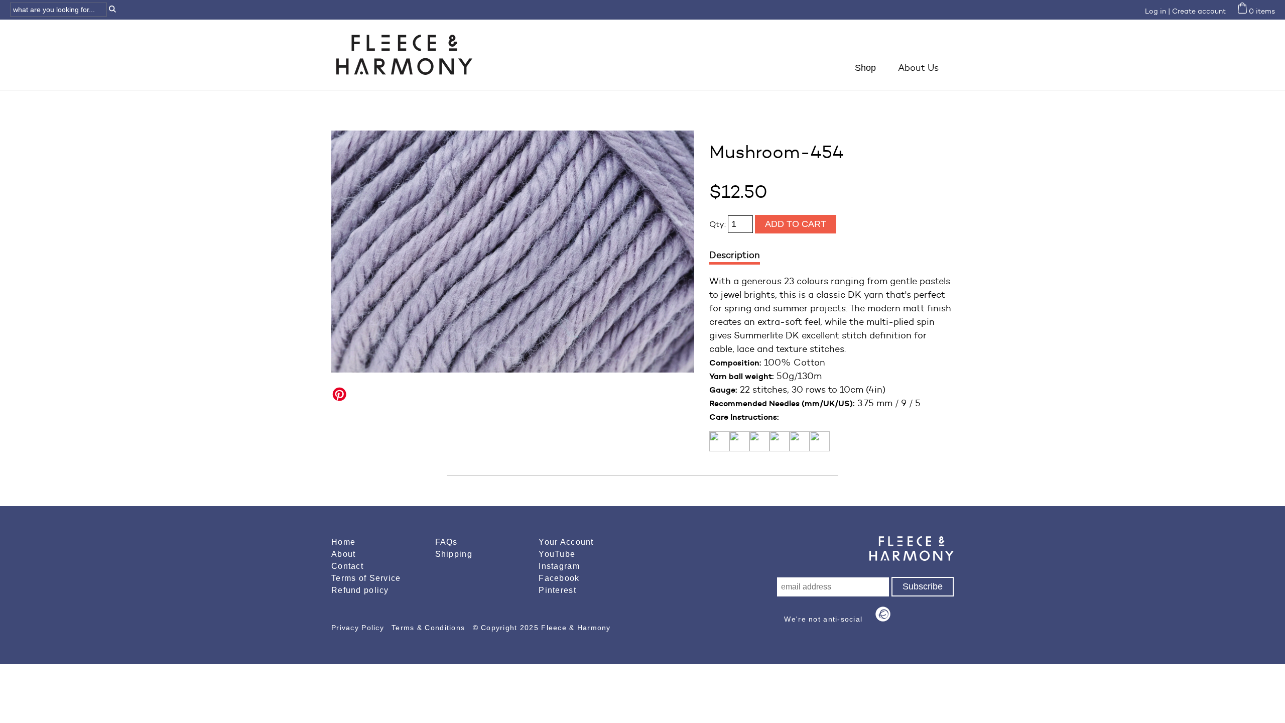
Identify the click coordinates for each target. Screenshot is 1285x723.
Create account (1199, 11)
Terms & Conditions (429, 628)
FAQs (446, 542)
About (343, 554)
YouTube (557, 554)
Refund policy (360, 590)
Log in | (1157, 11)
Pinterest (557, 590)
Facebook (559, 578)
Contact (347, 566)
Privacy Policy (359, 628)
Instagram (559, 566)
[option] (512, 252)
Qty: (718, 224)
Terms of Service (366, 578)
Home (343, 542)
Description (734, 255)
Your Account (566, 542)
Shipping (453, 554)
